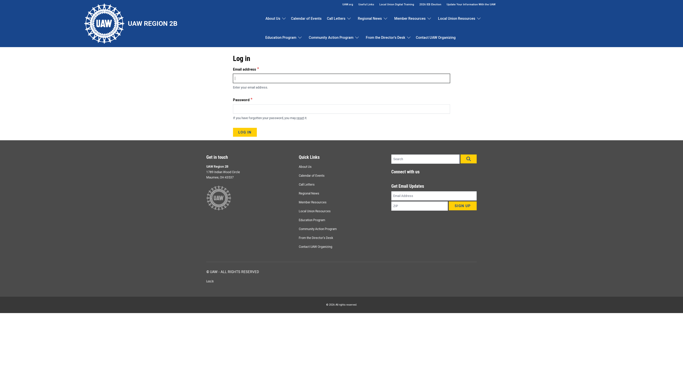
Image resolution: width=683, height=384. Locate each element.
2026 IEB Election (430, 4)
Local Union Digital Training (396, 4)
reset (300, 118)
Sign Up (463, 206)
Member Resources (410, 18)
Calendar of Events (306, 18)
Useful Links (366, 4)
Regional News (370, 18)
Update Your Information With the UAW (471, 4)
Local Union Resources (456, 18)
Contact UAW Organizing (436, 37)
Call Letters (336, 18)
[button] (468, 158)
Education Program (280, 37)
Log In (210, 281)
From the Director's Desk (385, 37)
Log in (245, 132)
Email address (244, 69)
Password (241, 100)
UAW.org (347, 4)
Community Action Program (331, 37)
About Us (272, 18)
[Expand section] (284, 18)
